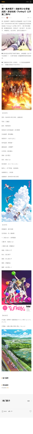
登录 (27, 1)
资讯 (3, 5)
